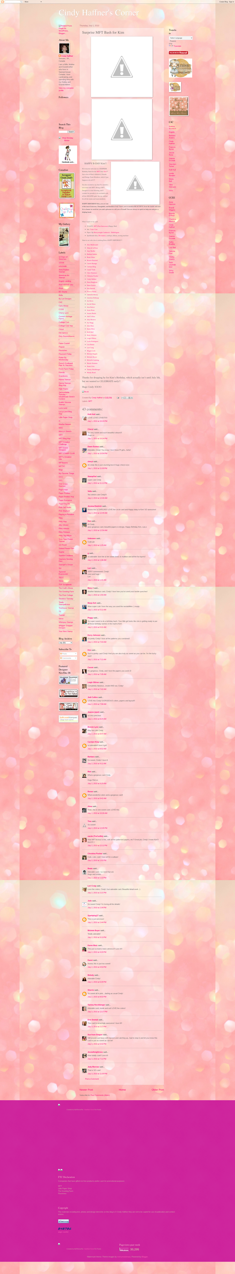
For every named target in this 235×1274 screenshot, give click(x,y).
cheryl (90, 461)
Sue (89, 521)
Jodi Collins (91, 316)
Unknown (92, 538)
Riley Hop (63, 522)
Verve (61, 619)
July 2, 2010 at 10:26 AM (97, 813)
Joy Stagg (90, 323)
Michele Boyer (92, 357)
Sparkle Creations (66, 556)
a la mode (63, 266)
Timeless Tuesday (66, 599)
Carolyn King (91, 267)
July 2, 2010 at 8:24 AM (97, 719)
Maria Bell (171, 180)
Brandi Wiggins (172, 209)
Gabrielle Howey (92, 295)
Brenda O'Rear (172, 215)
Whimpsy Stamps (66, 622)
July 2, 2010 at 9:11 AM (97, 764)
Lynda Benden (172, 174)
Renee (90, 792)
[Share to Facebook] (129, 398)
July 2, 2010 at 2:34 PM (97, 908)
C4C (60, 302)
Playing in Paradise (66, 514)
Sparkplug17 (93, 916)
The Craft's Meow (66, 588)
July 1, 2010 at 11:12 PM (97, 483)
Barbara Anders (92, 254)
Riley (61, 518)
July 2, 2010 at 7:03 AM (97, 642)
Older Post (158, 1089)
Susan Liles (90, 366)
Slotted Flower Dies (66, 548)
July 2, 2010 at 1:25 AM (97, 545)
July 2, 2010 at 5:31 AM (97, 627)
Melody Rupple (92, 354)
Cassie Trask (91, 270)
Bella (61, 295)
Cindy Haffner (91, 279)
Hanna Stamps (65, 380)
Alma (90, 806)
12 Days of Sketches (63, 258)
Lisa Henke (90, 344)
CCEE (61, 309)
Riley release (64, 529)
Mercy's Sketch (65, 431)
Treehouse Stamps (66, 608)
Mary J (90, 588)
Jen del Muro (91, 304)
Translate (177, 46)
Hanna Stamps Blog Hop (65, 384)
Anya (61, 288)
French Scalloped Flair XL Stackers (66, 364)
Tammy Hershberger (93, 369)
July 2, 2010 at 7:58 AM (97, 704)
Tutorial (62, 615)
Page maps (63, 490)
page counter (63, 1232)
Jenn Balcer (91, 307)
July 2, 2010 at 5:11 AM (97, 610)
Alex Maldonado (92, 245)
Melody (91, 975)
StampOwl (92, 476)
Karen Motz (91, 329)
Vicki (171, 191)
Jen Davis (90, 301)
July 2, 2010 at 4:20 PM (97, 952)
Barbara (91, 757)
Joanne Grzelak (172, 160)
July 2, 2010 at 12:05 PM (97, 828)
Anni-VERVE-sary (66, 285)
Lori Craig (90, 348)
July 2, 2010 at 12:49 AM (97, 513)
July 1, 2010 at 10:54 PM (97, 453)
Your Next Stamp (65, 631)
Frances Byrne (91, 292)
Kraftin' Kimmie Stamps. (65, 403)
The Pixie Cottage (66, 595)
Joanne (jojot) (93, 712)
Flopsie (62, 347)
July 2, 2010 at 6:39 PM (97, 982)
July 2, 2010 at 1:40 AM (97, 580)
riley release (63, 525)
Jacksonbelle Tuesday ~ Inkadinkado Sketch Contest (67, 395)
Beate (90, 868)
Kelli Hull (90, 332)
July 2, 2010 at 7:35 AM (97, 674)
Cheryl (90, 429)
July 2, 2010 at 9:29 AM (97, 783)
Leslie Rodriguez (92, 341)
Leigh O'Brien (91, 338)
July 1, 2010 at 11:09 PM (97, 468)
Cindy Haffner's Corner (99, 12)
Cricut (61, 329)
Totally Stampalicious (64, 603)
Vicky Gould (171, 272)
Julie (90, 901)
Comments (66, 658)
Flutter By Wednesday (63, 359)
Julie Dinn (90, 326)
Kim (89, 650)
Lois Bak (172, 248)
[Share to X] (127, 398)
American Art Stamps (64, 276)
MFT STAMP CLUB (67, 453)
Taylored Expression (63, 573)
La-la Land (63, 408)
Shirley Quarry (172, 258)
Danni (90, 960)
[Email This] (122, 398)
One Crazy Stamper (63, 485)
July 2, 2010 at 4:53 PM (97, 967)
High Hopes (63, 389)
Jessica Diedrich (95, 506)
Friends (62, 372)
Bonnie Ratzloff (92, 260)
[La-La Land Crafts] (180, 77)
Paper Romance (65, 500)
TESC (61, 581)
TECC (61, 578)
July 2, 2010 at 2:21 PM (97, 893)
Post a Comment (92, 1079)
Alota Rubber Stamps (64, 271)
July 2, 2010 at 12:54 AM (97, 530)
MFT (90, 401)
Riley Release (64, 532)
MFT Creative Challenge (64, 443)
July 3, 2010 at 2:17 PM (97, 1027)
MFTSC (62, 466)
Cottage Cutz (64, 322)
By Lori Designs (65, 299)
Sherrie (91, 990)
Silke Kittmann (172, 186)
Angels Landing (65, 281)
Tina (89, 821)
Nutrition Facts (89, 1110)
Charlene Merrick (172, 220)
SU (60, 568)
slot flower (63, 545)
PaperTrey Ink (64, 504)
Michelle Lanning (93, 360)
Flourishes (63, 350)
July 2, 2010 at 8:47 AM (97, 734)
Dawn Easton (91, 285)
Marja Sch (92, 603)
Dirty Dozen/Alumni (66, 336)
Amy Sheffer (91, 251)
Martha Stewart (65, 424)
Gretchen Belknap (93, 298)
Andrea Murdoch (172, 127)
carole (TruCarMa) (95, 836)
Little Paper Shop (65, 417)
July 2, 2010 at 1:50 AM (97, 595)
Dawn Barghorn (92, 282)
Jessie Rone (91, 310)
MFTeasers (63, 463)
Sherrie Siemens (92, 363)
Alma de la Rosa (92, 248)
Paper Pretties (64, 493)
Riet (89, 772)
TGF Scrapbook (65, 585)
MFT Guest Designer (63, 449)
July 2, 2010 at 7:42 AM (97, 689)
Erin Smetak (91, 288)
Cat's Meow (63, 306)
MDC (61, 428)
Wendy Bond (91, 372)
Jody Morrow (91, 320)
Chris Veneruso (92, 273)
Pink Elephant (64, 511)
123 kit (61, 263)
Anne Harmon (172, 203)
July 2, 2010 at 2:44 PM (97, 922)
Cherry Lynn (64, 313)
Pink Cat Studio (65, 507)
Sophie (61, 552)
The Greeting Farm (66, 592)
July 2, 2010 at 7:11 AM (97, 659)
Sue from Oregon (95, 1035)
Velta (90, 491)
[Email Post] (117, 398)
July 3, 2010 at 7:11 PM (97, 1059)
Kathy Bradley (172, 243)
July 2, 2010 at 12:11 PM (97, 845)
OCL (61, 480)
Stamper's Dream (66, 565)
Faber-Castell (64, 343)
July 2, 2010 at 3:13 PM (97, 937)
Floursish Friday (65, 354)
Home (122, 1089)
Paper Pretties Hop (66, 497)
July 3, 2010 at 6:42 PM (97, 1044)
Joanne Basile (91, 313)
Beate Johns (91, 257)
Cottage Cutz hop (66, 326)
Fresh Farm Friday (66, 369)
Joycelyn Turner (172, 165)
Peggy (90, 618)
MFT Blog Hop (64, 439)
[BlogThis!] (125, 398)
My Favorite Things (66, 473)
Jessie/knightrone (95, 1052)
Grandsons (63, 376)
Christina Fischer (92, 276)
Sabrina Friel (172, 252)
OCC (61, 477)
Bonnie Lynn (93, 727)
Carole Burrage (92, 263)
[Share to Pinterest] (132, 398)
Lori (89, 568)
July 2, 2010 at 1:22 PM (97, 878)
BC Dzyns (63, 292)
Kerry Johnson (91, 335)
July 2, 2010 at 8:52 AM (97, 749)
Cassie (90, 667)
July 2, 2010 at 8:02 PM (97, 997)
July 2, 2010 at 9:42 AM (97, 798)
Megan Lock (91, 351)
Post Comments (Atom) (100, 1095)
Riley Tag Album (65, 536)
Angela (171, 132)
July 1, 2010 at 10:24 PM (97, 421)
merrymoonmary (124, 1257)
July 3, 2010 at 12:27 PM (97, 1012)
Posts (64, 654)
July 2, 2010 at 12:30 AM (97, 498)
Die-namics (63, 333)
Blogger (145, 1257)
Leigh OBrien (93, 682)
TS (60, 612)
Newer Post (86, 1089)
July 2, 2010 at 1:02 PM (97, 860)
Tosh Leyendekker (172, 265)
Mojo (61, 470)
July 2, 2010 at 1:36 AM (97, 560)
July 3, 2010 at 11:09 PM (97, 1074)
